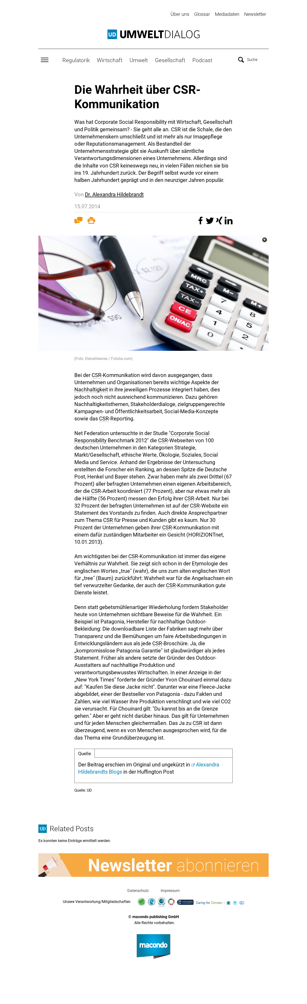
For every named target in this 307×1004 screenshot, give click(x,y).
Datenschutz (138, 890)
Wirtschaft (109, 60)
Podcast (202, 60)
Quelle (84, 753)
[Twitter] (210, 223)
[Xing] (219, 223)
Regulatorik (76, 60)
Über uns (180, 14)
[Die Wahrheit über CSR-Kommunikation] (153, 293)
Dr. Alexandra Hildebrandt (114, 194)
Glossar (202, 14)
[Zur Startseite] (153, 34)
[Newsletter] (153, 865)
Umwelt (139, 60)
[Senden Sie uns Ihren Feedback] (78, 221)
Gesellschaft (170, 60)
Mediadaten (227, 14)
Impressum (170, 890)
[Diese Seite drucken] (91, 221)
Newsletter (255, 14)
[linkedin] (228, 223)
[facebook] (201, 223)
